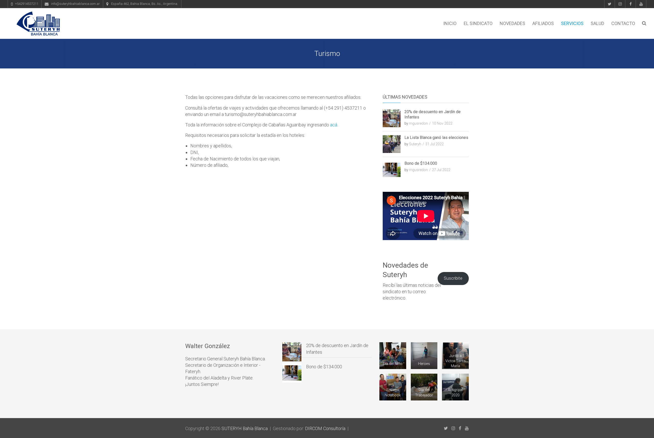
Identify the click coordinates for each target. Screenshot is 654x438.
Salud (597, 23)
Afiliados (543, 23)
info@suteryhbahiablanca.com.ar (75, 4)
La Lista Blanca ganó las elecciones (436, 137)
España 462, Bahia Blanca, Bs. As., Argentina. (144, 4)
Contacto (623, 23)
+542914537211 (26, 4)
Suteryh (415, 144)
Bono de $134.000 (420, 163)
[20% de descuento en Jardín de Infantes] (291, 351)
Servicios (572, 23)
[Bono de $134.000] (291, 373)
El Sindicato (478, 23)
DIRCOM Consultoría (325, 428)
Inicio (450, 23)
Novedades (512, 23)
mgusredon (418, 123)
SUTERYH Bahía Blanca (244, 428)
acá (333, 124)
